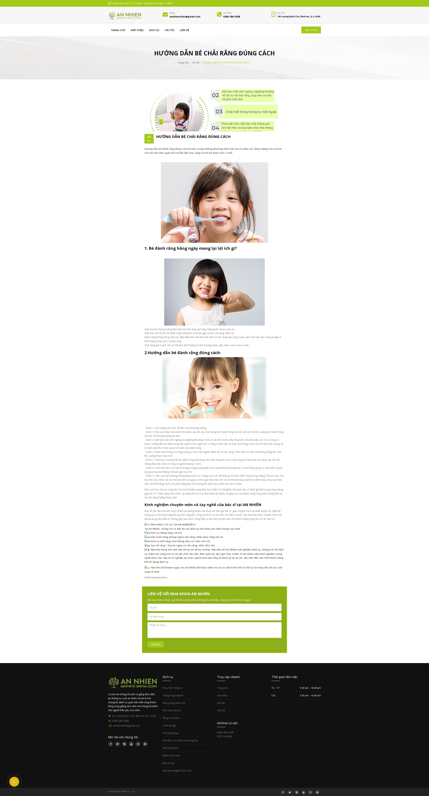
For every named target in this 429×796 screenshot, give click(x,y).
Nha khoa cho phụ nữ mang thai (180, 740)
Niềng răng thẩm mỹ (174, 703)
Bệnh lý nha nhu (171, 755)
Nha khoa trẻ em (172, 710)
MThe (124, 791)
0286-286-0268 (120, 720)
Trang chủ (118, 30)
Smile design (169, 725)
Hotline (227, 13)
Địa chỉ (281, 13)
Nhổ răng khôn (171, 748)
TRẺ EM (168, 524)
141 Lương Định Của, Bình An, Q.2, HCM (134, 715)
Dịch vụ (154, 30)
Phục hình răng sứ (172, 687)
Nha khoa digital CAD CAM (177, 770)
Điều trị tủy (169, 763)
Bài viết (221, 703)
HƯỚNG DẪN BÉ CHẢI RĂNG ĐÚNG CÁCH (193, 136)
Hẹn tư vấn (311, 30)
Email (172, 13)
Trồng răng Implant (173, 695)
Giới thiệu (137, 30)
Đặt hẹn (155, 644)
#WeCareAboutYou (155, 577)
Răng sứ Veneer (171, 717)
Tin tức (170, 30)
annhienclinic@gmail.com (126, 725)
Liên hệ (184, 30)
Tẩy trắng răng (170, 733)
